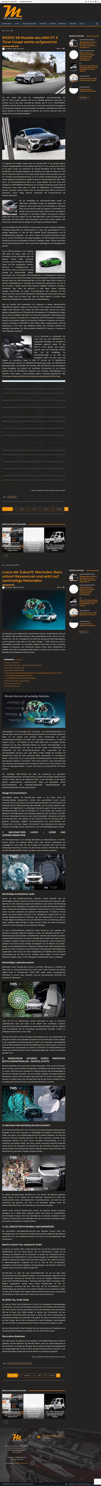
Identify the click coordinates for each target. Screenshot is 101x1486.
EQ (54, 542)
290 (9, 497)
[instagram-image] (40, 1446)
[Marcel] (3, 48)
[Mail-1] (86, 1)
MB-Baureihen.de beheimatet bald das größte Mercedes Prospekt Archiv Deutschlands (33, 546)
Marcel (10, 48)
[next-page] (6, 555)
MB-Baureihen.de (85, 76)
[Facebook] (88, 1)
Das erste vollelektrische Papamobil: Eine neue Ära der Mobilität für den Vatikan (55, 547)
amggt (14, 497)
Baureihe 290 (6, 46)
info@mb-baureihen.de (21, 1463)
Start (3, 30)
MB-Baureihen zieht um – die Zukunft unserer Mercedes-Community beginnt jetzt (12, 547)
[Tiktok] (98, 1)
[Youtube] (95, 1)
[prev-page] (3, 555)
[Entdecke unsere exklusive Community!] (73, 89)
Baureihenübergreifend (12, 542)
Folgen (62, 1437)
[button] (97, 23)
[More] (66, 509)
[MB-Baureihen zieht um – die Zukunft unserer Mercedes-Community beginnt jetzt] (12, 539)
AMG (12, 30)
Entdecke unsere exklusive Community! (88, 90)
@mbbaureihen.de (49, 1436)
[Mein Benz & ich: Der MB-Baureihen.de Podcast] (73, 78)
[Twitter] (93, 1)
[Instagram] (91, 1)
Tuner (7, 30)
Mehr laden (83, 97)
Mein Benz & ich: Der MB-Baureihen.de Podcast (88, 79)
